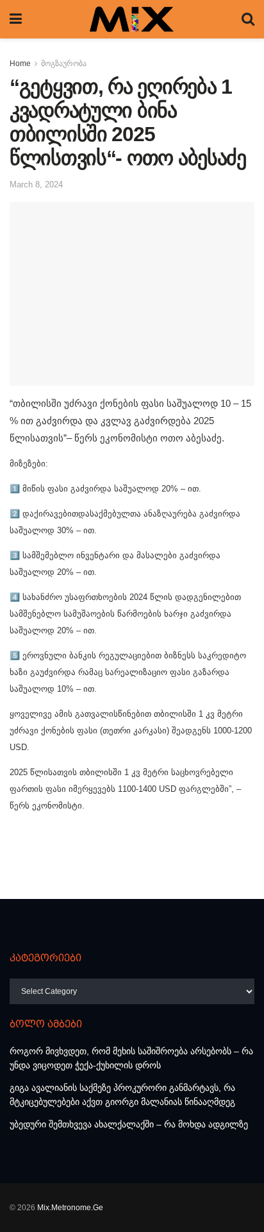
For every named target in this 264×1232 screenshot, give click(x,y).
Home (20, 63)
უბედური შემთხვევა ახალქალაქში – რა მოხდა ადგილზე (129, 1124)
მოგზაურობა (64, 63)
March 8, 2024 (36, 184)
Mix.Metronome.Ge (70, 1207)
